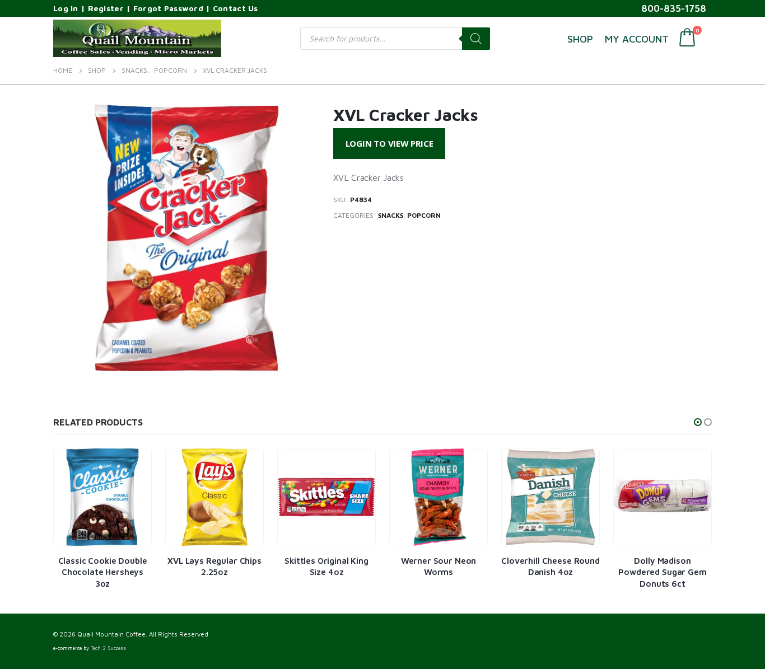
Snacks (390, 215)
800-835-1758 (673, 8)
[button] (698, 422)
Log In (65, 8)
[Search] (476, 38)
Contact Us (235, 8)
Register (106, 8)
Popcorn (424, 215)
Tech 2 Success (108, 648)
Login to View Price (389, 143)
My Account (637, 39)
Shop (580, 39)
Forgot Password (168, 8)
